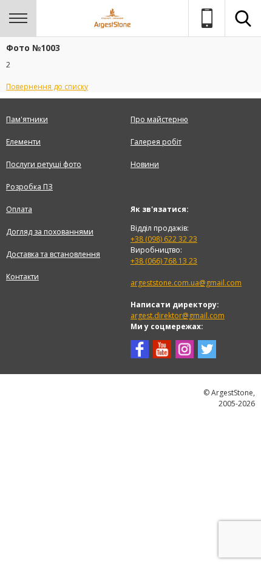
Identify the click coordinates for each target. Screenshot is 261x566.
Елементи (23, 142)
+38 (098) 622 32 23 (163, 239)
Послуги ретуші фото (43, 164)
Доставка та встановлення (53, 254)
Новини (144, 164)
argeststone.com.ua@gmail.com (186, 283)
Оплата (19, 209)
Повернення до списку (47, 86)
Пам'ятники (27, 119)
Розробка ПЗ (29, 187)
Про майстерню (159, 119)
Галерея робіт (155, 142)
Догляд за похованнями (49, 232)
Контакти (22, 276)
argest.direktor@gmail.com (177, 315)
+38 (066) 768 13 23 (163, 261)
